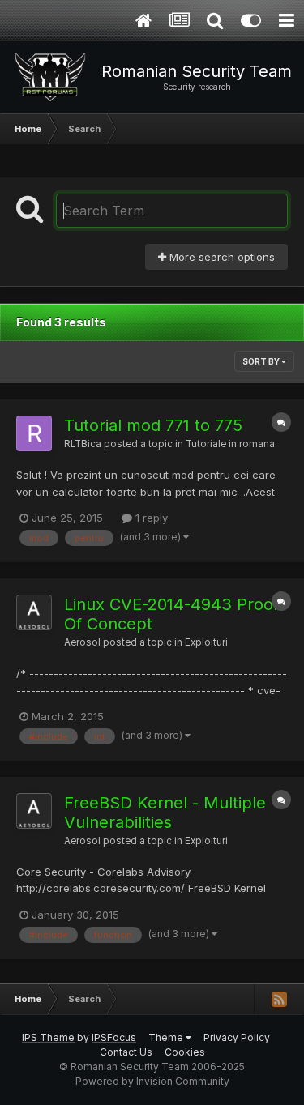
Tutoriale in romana (230, 444)
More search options (220, 256)
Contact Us (126, 1052)
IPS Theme (48, 1037)
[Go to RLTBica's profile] (34, 433)
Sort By (261, 361)
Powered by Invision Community (152, 1081)
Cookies (185, 1052)
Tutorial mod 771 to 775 (153, 425)
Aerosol (82, 642)
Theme (167, 1037)
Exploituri (206, 642)
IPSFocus (114, 1037)
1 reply (150, 517)
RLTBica (82, 444)
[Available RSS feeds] (279, 998)
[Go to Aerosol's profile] (34, 612)
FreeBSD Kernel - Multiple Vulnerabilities (165, 812)
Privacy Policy (236, 1037)
